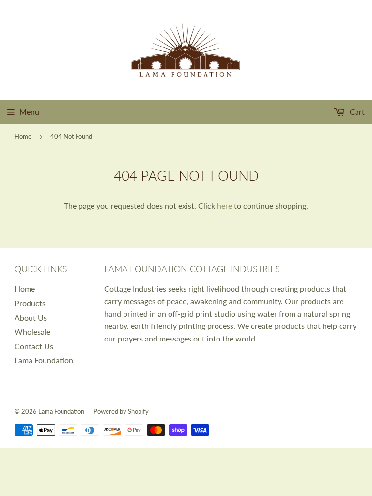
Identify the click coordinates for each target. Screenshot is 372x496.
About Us (31, 317)
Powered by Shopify (121, 411)
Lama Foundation (44, 360)
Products (30, 303)
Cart (356, 111)
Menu (29, 111)
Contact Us (34, 346)
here (224, 205)
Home (23, 136)
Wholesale (32, 331)
